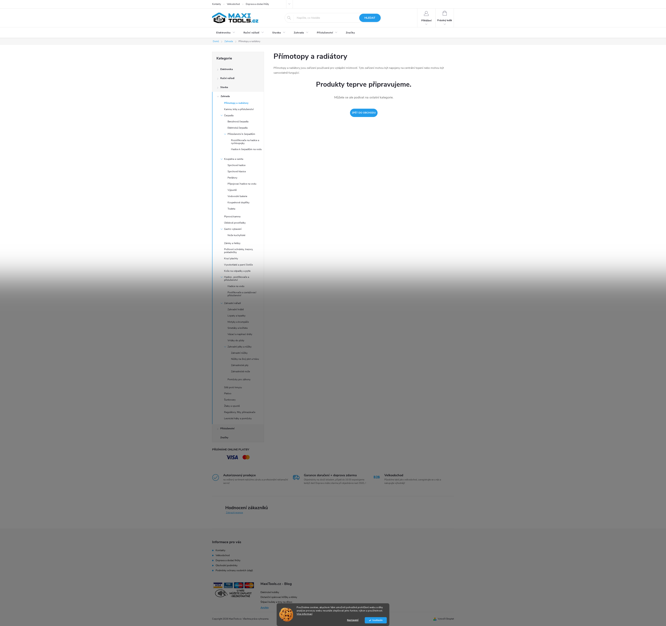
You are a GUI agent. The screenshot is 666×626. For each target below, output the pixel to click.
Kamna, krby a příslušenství (239, 109)
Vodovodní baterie (237, 196)
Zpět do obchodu (364, 112)
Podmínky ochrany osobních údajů (234, 570)
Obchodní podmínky (226, 565)
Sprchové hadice (236, 165)
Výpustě (232, 190)
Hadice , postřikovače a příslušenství (236, 278)
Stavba (224, 87)
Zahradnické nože (240, 371)
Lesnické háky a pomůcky (238, 418)
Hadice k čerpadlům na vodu (246, 149)
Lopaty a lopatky (236, 315)
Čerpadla (228, 115)
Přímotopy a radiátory (236, 103)
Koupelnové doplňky (238, 202)
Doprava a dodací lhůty (257, 4)
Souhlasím (377, 620)
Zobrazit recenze (234, 512)
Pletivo (227, 393)
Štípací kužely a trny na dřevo (276, 602)
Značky (224, 437)
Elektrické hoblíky (270, 592)
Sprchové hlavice (237, 171)
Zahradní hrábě (236, 309)
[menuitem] (225, 32)
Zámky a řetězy (232, 243)
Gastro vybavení (232, 229)
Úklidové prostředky (235, 222)
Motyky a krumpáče (238, 322)
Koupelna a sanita (233, 159)
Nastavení (352, 620)
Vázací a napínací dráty (240, 334)
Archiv (265, 607)
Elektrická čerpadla (237, 127)
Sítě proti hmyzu (233, 387)
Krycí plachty (231, 258)
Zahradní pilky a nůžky (239, 346)
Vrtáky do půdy (236, 340)
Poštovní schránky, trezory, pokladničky (238, 251)
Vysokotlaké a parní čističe (238, 264)
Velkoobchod (233, 4)
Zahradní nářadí (232, 303)
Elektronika (226, 69)
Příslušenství (227, 428)
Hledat (369, 18)
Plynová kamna (232, 216)
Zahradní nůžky (239, 353)
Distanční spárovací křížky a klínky (279, 597)
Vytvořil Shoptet (446, 618)
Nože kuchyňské (236, 235)
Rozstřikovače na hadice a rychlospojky (245, 142)
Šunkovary (230, 399)
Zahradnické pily (239, 365)
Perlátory (232, 177)
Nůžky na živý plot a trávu (245, 359)
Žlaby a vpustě (232, 406)
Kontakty (216, 4)
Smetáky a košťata (237, 328)
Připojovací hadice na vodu (242, 183)
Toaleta (231, 208)
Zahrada (225, 96)
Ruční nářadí (227, 78)
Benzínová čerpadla (238, 121)
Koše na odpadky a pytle (237, 271)
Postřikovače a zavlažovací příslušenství (242, 294)
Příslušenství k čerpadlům (241, 134)
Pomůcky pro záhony (239, 379)
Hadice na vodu (236, 286)
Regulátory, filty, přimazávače (239, 412)
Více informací (304, 614)
